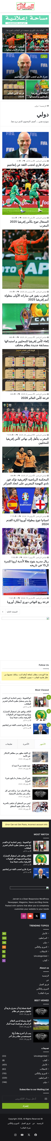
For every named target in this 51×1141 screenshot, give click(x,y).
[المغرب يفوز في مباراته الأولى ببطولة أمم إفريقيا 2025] (14, 43)
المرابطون (43, 938)
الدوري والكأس (40, 36)
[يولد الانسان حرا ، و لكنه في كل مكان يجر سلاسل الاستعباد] (40, 794)
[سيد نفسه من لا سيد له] (40, 769)
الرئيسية (43, 106)
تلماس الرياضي (41, 161)
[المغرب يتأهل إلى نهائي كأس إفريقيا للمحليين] (25, 417)
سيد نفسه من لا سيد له (21, 765)
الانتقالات (43, 951)
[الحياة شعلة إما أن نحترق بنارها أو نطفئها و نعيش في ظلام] (41, 1012)
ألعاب (45, 960)
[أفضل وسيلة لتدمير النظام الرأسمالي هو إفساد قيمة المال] (41, 1024)
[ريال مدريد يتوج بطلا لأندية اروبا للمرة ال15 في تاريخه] (25, 541)
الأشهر (43, 744)
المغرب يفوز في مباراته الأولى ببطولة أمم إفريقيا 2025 (14, 49)
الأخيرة (26, 744)
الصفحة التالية (12, 612)
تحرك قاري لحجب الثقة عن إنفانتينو (31, 76)
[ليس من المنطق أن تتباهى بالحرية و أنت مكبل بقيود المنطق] (40, 807)
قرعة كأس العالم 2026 (35, 398)
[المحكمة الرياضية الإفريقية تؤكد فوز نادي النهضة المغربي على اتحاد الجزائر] (25, 460)
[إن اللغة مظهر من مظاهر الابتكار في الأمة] (40, 757)
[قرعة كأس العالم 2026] (14, 89)
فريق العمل (44, 984)
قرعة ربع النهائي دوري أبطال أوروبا (28, 602)
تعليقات (8, 744)
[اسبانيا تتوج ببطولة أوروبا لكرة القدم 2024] (25, 500)
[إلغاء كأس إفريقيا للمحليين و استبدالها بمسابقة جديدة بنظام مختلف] (37, 89)
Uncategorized (40, 956)
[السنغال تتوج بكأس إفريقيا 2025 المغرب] (37, 43)
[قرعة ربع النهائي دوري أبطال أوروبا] (25, 582)
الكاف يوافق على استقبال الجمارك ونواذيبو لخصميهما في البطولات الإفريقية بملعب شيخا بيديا (17, 714)
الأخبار (20, 36)
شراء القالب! (43, 993)
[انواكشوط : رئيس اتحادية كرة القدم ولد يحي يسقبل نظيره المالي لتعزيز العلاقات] (41, 702)
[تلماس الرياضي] (25, 6)
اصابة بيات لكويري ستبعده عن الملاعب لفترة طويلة (24, 30)
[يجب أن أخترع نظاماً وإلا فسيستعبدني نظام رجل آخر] (41, 1037)
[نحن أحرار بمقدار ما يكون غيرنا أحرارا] (40, 782)
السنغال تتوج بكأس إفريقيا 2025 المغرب (38, 49)
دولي (44, 56)
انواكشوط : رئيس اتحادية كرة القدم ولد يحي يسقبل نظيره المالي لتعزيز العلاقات (16, 701)
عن (47, 980)
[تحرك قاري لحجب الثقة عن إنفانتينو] (25, 66)
